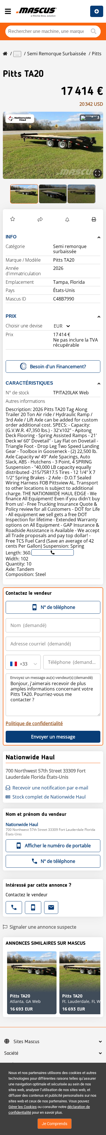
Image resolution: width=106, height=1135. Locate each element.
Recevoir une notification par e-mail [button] (50, 788)
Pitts (96, 53)
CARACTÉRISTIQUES (29, 383)
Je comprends (54, 1123)
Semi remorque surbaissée (56, 53)
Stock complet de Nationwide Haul (49, 797)
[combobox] (53, 326)
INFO (11, 236)
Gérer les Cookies (22, 1107)
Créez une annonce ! (96, 11)
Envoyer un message (53, 737)
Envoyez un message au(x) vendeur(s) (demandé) (51, 677)
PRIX (11, 316)
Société (11, 1053)
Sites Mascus (26, 1041)
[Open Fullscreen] (97, 173)
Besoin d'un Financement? (58, 366)
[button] (53, 145)
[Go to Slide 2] (53, 194)
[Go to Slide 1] (24, 194)
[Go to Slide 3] (82, 194)
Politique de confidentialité (34, 723)
